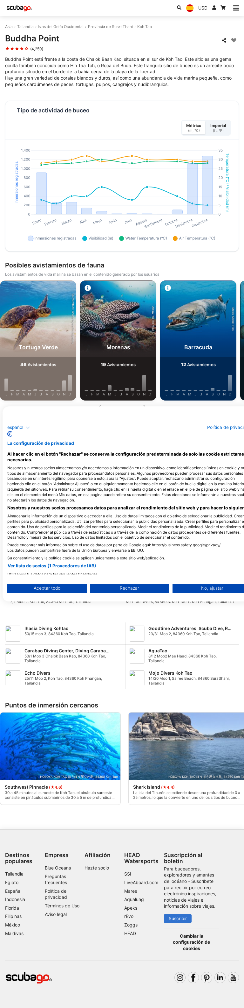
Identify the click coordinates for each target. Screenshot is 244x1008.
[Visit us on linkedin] (220, 977)
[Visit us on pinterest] (206, 977)
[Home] (19, 8)
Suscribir (178, 918)
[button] (18, 427)
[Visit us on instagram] (180, 977)
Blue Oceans (58, 867)
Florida (12, 908)
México (12, 924)
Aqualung (134, 899)
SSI (127, 874)
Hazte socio (97, 867)
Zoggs (131, 924)
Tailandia (25, 26)
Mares (130, 891)
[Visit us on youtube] (233, 977)
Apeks (130, 908)
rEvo (128, 916)
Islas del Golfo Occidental (61, 26)
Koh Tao (144, 26)
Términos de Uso (62, 905)
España (12, 891)
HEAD (130, 933)
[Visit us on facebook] (193, 977)
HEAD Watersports (141, 858)
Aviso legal (56, 914)
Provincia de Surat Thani (110, 26)
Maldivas (14, 933)
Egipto (11, 882)
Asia (9, 26)
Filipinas (13, 916)
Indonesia (15, 899)
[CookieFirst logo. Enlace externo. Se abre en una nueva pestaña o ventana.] (9, 434)
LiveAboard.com (141, 882)
